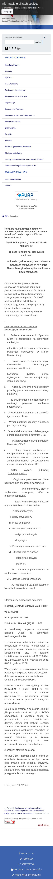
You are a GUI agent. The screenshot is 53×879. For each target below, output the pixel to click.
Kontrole (8, 141)
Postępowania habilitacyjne (16, 96)
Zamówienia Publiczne (14, 109)
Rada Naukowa (11, 84)
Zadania (8, 71)
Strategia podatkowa (13, 153)
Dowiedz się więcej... (36, 8)
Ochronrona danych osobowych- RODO (21, 166)
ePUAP (8, 186)
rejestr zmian (43, 825)
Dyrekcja (8, 78)
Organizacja (10, 103)
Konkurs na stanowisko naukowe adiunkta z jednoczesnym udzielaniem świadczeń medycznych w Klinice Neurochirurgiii (24, 810)
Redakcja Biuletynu (13, 179)
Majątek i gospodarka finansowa (18, 147)
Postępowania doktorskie (15, 90)
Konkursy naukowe (12, 122)
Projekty (8, 134)
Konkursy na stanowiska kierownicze (20, 115)
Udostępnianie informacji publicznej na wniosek (24, 159)
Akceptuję (7, 11)
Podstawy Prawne (12, 65)
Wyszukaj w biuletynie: (14, 37)
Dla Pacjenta (10, 128)
